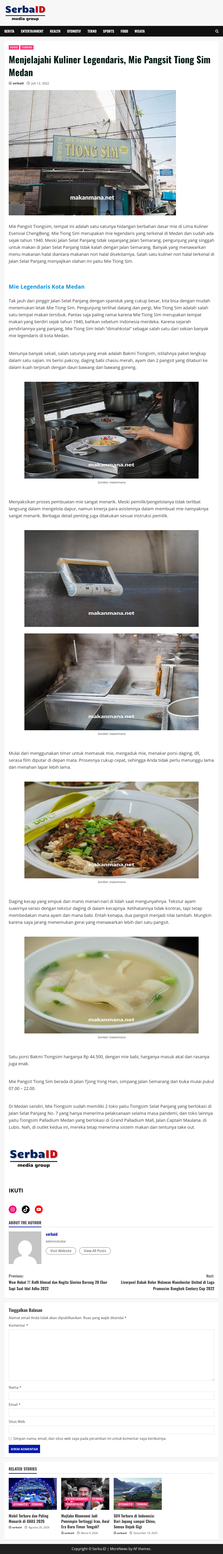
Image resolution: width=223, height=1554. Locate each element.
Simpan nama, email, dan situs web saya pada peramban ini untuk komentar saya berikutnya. (89, 1438)
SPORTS (108, 31)
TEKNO (92, 31)
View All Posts (95, 1250)
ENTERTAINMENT (32, 31)
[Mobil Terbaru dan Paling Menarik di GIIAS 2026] (33, 1494)
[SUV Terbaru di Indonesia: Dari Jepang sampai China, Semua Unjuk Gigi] (138, 1494)
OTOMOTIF (74, 31)
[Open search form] (217, 31)
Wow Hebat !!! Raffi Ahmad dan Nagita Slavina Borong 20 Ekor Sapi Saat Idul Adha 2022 (58, 1282)
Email (14, 1404)
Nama (15, 1387)
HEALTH (55, 31)
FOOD (124, 31)
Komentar (18, 1325)
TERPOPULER (74, 1504)
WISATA (140, 31)
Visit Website (60, 1250)
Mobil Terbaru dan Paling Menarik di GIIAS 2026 (28, 1518)
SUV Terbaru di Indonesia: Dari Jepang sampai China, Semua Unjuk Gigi (134, 1521)
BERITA (9, 31)
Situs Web (17, 1421)
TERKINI (27, 47)
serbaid (18, 83)
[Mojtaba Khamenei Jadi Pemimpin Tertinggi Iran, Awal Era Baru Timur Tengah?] (85, 1494)
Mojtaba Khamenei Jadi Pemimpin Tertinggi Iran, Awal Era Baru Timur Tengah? (85, 1521)
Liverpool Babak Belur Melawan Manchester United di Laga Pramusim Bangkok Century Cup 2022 (167, 1282)
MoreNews (119, 1548)
